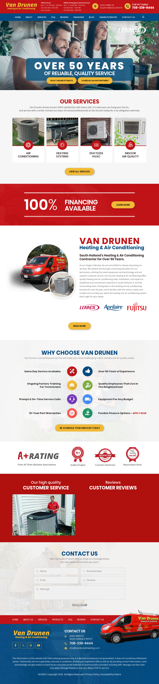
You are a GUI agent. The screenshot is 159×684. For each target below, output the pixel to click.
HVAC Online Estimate (61, 80)
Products (57, 619)
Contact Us (128, 17)
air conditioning (28, 154)
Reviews (64, 17)
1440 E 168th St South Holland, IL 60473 (111, 6)
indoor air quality (130, 154)
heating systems (62, 154)
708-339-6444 (143, 8)
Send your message (79, 605)
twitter (23, 645)
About (29, 17)
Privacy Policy (92, 674)
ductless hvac (96, 154)
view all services (79, 171)
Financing (78, 17)
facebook (15, 645)
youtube (39, 645)
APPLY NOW (139, 413)
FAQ (53, 17)
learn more (123, 204)
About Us (28, 619)
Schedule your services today (81, 428)
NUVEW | (42, 674)
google (31, 645)
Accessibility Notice (111, 674)
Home (18, 17)
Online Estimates (108, 17)
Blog (91, 17)
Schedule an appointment (95, 80)
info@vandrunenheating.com (85, 648)
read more (79, 326)
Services (41, 17)
